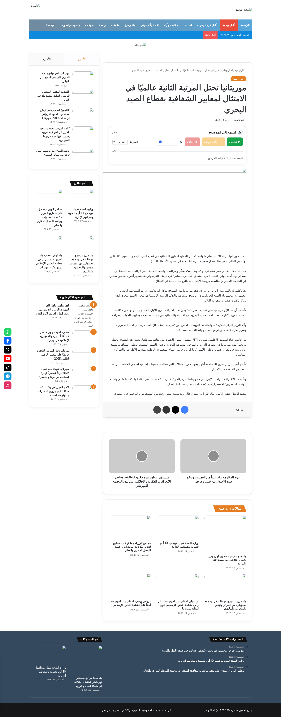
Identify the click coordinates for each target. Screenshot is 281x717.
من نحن (106, 710)
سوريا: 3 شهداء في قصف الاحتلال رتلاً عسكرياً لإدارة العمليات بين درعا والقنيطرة (54, 373)
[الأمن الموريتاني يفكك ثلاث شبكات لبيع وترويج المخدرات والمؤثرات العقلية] (82, 392)
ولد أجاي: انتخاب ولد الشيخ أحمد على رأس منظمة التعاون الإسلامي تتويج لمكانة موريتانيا (178, 605)
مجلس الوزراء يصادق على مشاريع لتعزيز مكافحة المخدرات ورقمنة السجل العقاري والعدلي (132, 546)
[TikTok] (7, 367)
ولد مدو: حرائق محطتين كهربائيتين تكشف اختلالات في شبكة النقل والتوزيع (227, 560)
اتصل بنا (116, 710)
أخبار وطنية (229, 25)
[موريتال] (140, 44)
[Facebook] (7, 341)
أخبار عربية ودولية (207, 25)
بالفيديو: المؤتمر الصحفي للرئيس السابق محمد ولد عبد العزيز (53, 95)
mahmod (239, 120)
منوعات (89, 25)
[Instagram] (7, 385)
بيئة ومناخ (130, 25)
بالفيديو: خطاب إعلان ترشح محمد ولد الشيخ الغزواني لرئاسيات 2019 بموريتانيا (55, 114)
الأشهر (82, 59)
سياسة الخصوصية (151, 710)
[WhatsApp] (7, 332)
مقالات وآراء (171, 25)
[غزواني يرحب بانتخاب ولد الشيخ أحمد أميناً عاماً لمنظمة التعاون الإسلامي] (130, 586)
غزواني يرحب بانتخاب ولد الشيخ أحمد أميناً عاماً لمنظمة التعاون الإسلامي (130, 603)
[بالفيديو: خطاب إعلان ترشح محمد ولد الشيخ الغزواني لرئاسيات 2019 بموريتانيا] (82, 115)
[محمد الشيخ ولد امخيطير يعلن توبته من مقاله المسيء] (82, 156)
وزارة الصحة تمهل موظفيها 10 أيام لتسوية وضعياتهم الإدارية (179, 544)
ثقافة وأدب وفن (150, 25)
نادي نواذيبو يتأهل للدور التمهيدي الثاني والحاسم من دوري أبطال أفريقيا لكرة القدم (53, 309)
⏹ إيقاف (192, 142)
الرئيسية (245, 25)
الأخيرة (46, 59)
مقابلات (115, 25)
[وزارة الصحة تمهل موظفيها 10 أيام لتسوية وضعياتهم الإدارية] (178, 527)
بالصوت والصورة (71, 25)
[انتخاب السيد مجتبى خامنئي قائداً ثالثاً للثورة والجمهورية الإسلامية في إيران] (82, 337)
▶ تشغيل (234, 142)
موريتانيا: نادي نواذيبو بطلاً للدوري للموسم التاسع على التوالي (54, 77)
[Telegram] (7, 376)
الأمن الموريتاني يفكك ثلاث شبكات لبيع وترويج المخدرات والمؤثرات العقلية (54, 391)
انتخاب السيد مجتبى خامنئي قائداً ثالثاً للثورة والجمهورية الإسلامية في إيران (54, 336)
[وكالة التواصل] (243, 10)
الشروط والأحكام (131, 710)
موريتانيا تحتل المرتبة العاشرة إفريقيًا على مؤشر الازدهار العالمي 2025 (53, 354)
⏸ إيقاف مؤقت (213, 142)
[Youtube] (7, 358)
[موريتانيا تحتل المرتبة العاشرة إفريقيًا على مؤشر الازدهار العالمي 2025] (82, 356)
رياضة (102, 25)
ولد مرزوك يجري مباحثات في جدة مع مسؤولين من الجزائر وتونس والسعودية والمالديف (225, 605)
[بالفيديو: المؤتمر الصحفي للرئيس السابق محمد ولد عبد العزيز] (82, 97)
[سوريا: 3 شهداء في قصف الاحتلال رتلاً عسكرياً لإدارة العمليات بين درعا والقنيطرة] (82, 374)
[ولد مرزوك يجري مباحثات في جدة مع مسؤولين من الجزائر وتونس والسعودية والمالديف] (225, 586)
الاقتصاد (187, 25)
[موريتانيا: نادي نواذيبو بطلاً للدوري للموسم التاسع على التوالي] (82, 78)
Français (51, 25)
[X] (7, 349)
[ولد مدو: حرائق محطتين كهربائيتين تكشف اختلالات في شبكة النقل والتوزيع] (225, 534)
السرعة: (133, 141)
